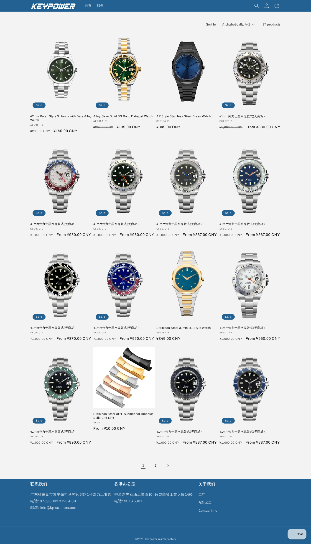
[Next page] (168, 465)
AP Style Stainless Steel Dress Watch (183, 116)
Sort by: (212, 24)
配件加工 (205, 502)
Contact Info (208, 510)
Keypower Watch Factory (160, 539)
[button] (257, 6)
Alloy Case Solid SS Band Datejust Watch (123, 116)
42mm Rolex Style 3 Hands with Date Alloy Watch (61, 118)
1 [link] (143, 465)
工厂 (202, 494)
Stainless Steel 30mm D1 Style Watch (183, 327)
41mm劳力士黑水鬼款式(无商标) (242, 116)
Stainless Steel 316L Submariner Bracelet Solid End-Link (123, 415)
